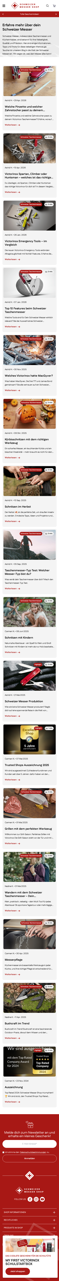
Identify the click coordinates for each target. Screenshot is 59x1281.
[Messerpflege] (29, 934)
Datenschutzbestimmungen (33, 1152)
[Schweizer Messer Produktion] (29, 676)
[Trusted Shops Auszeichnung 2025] (29, 739)
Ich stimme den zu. (27, 1152)
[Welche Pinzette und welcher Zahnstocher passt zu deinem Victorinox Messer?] (29, 81)
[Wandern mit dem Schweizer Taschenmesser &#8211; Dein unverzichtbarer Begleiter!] (29, 867)
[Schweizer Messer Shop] (25, 5)
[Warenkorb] (55, 5)
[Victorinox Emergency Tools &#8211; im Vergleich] (29, 216)
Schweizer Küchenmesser (31, 402)
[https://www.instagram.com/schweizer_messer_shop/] (36, 1199)
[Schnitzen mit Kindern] (29, 612)
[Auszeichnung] (29, 1062)
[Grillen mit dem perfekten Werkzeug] (29, 803)
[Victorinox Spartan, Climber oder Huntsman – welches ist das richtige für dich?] (29, 148)
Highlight (38, 664)
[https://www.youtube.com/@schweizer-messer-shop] (42, 1199)
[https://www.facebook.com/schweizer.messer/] (30, 1199)
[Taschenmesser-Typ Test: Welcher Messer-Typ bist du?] (29, 545)
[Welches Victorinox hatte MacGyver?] (29, 350)
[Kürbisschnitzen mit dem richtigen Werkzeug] (29, 414)
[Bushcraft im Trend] (29, 998)
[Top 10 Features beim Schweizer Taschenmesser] (29, 283)
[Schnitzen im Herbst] (29, 481)
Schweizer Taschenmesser (31, 70)
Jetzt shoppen (17, 1271)
